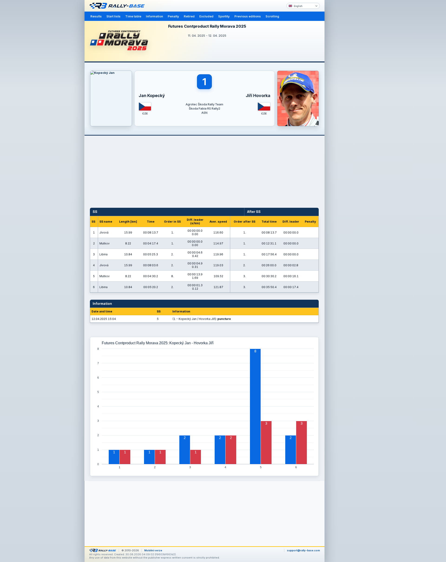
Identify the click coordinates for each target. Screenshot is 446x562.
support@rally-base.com (303, 550)
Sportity (224, 16)
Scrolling (272, 16)
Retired (189, 16)
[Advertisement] (344, 72)
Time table (133, 16)
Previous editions (247, 16)
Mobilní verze (153, 550)
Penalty (173, 16)
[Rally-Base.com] (118, 6)
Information (154, 16)
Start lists (113, 16)
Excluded (206, 16)
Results (96, 16)
